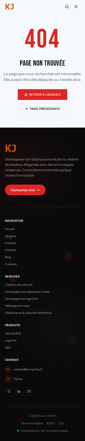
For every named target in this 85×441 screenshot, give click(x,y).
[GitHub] (9, 391)
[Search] (67, 6)
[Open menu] (76, 6)
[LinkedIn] (19, 391)
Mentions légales (32, 423)
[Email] (29, 391)
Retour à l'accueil (45, 94)
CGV (61, 423)
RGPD (50, 423)
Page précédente (45, 109)
